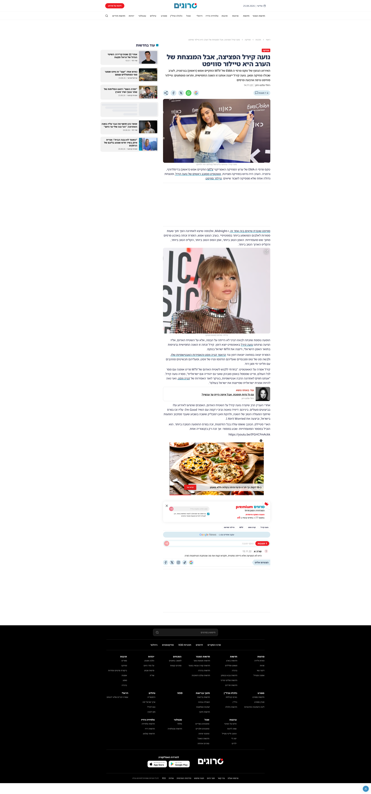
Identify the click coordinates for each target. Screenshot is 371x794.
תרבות (225, 15)
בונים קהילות (231, 697)
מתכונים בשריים (202, 723)
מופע (125, 680)
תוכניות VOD (184, 644)
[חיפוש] (106, 15)
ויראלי (199, 15)
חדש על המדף (230, 723)
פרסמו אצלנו (233, 778)
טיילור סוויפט (214, 178)
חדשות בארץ (231, 660)
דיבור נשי (260, 670)
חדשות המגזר (258, 15)
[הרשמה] (171, 509)
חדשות (246, 15)
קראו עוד (190, 487)
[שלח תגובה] (166, 543)
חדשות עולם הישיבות (201, 675)
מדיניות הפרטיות (184, 778)
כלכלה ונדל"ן (176, 15)
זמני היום (211, 778)
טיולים (153, 15)
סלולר (179, 723)
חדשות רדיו (150, 728)
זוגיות (262, 665)
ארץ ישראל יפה (148, 702)
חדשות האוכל (203, 738)
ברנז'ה (234, 670)
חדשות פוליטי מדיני (229, 680)
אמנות (124, 675)
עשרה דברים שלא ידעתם (117, 697)
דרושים (199, 644)
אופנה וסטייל (258, 675)
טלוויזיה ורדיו (212, 15)
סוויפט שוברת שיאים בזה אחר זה (250, 231)
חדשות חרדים (118, 15)
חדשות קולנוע (149, 733)
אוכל (188, 15)
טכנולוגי (142, 15)
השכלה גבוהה (204, 702)
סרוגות (235, 15)
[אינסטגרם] (178, 562)
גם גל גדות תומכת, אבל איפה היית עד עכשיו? (228, 394)
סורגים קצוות (175, 665)
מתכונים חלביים (202, 728)
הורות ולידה (259, 660)
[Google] (196, 93)
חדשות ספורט (258, 697)
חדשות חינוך (204, 711)
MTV (210, 169)
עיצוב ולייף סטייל (229, 733)
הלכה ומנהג (149, 660)
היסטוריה (151, 697)
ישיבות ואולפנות (203, 707)
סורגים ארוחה (203, 743)
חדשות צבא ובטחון (229, 675)
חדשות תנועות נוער (201, 660)
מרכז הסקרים (214, 644)
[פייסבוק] (165, 562)
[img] (216, 291)
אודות (171, 778)
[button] (261, 440)
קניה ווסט (184, 378)
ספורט (164, 15)
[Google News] (191, 562)
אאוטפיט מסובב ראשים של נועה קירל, (198, 174)
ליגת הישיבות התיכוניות (254, 707)
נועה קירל (247, 345)
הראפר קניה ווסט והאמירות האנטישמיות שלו (198, 355)
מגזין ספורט (259, 702)
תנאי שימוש (199, 778)
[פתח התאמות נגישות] (366, 789)
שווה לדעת (232, 728)
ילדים (234, 743)
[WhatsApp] (188, 93)
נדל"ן (235, 702)
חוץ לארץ (151, 711)
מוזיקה (124, 665)
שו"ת (152, 675)
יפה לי (234, 738)
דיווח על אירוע (114, 5)
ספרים (124, 660)
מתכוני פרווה (203, 733)
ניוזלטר (153, 644)
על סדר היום (149, 665)
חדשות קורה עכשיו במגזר (199, 665)
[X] (181, 93)
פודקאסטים (168, 644)
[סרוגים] (210, 761)
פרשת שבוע (149, 670)
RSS (164, 778)
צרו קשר (221, 778)
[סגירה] (167, 506)
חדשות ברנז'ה (204, 670)
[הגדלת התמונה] (266, 252)
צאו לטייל (151, 707)
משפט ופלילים (231, 665)
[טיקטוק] (184, 562)
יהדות (131, 15)
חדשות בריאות (203, 697)
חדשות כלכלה (231, 707)
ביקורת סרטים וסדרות (117, 670)
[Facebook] (173, 93)
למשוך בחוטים (175, 660)
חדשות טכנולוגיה (175, 728)
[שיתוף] (166, 93)
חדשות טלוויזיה (148, 723)
